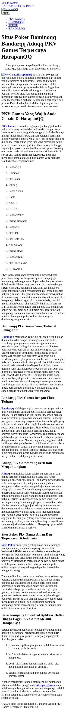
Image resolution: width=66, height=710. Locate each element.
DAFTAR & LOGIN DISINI (17, 6)
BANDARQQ (16, 28)
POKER (13, 25)
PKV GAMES (16, 18)
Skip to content (9, 2)
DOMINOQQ (16, 22)
